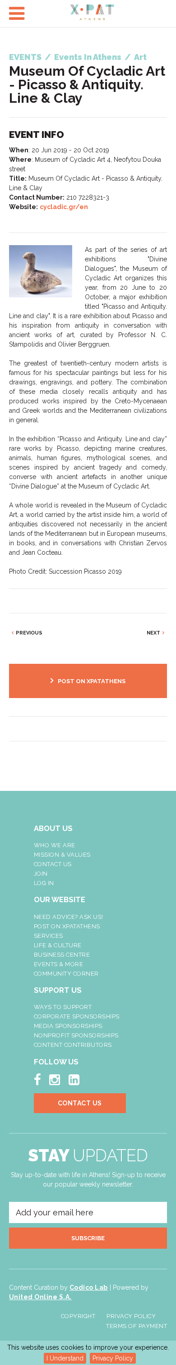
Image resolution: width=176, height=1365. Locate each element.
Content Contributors (73, 1044)
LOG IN (44, 883)
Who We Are (54, 845)
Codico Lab (88, 1287)
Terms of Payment (136, 1326)
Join (41, 873)
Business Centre (62, 954)
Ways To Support (63, 1007)
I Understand (64, 1358)
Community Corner (66, 973)
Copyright (78, 1316)
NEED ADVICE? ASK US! (68, 916)
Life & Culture (58, 945)
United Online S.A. (40, 1297)
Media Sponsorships (68, 1026)
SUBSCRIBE (88, 1238)
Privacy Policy (113, 1358)
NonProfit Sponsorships (76, 1035)
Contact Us (53, 864)
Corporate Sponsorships (77, 1016)
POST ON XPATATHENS (91, 681)
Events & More (58, 964)
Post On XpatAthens (67, 926)
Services (48, 935)
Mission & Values (62, 854)
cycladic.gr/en (64, 206)
